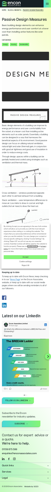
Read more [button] (8, 336)
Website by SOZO (31, 487)
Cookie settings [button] (25, 261)
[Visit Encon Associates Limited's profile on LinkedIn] (6, 325)
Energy (5, 44)
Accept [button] (25, 257)
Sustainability (24, 44)
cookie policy (32, 246)
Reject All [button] (25, 265)
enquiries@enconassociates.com (19, 453)
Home (4, 10)
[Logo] (11, 3)
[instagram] (14, 459)
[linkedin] (3, 459)
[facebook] (9, 459)
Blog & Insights (14, 10)
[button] (3, 356)
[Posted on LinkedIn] (45, 324)
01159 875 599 (9, 449)
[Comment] (9, 389)
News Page (15, 280)
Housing (13, 44)
